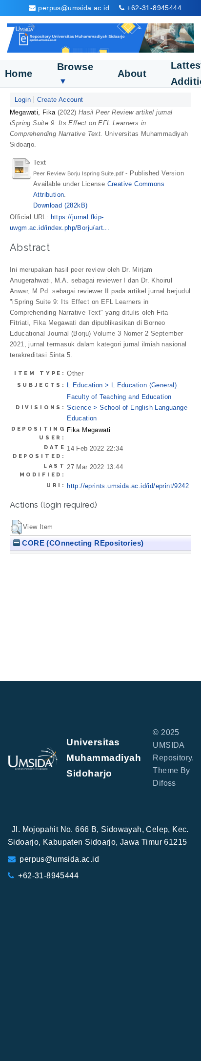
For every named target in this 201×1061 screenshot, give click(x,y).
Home (19, 73)
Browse (75, 73)
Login (23, 99)
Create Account (60, 99)
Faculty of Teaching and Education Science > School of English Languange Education (127, 407)
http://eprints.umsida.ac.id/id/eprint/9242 (128, 486)
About (132, 73)
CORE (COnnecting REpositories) (81, 543)
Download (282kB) (60, 205)
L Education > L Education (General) (122, 385)
